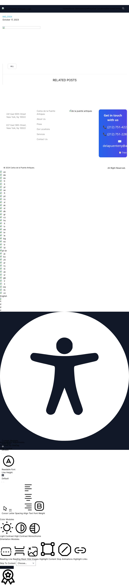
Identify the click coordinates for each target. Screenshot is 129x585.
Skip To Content (8, 563)
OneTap (15, 445)
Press (90, 8)
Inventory (81, 8)
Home (66, 8)
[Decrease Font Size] (3, 453)
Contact (118, 8)
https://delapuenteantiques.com (17, 136)
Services (110, 8)
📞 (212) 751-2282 (115, 134)
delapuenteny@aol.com (16, 140)
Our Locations (99, 8)
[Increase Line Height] (3, 475)
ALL (12, 66)
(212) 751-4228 (18, 2)
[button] (8, 462)
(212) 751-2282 (40, 2)
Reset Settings (7, 567)
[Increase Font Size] (3, 446)
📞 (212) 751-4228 (115, 127)
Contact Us (42, 139)
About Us (73, 8)
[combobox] (3, 241)
